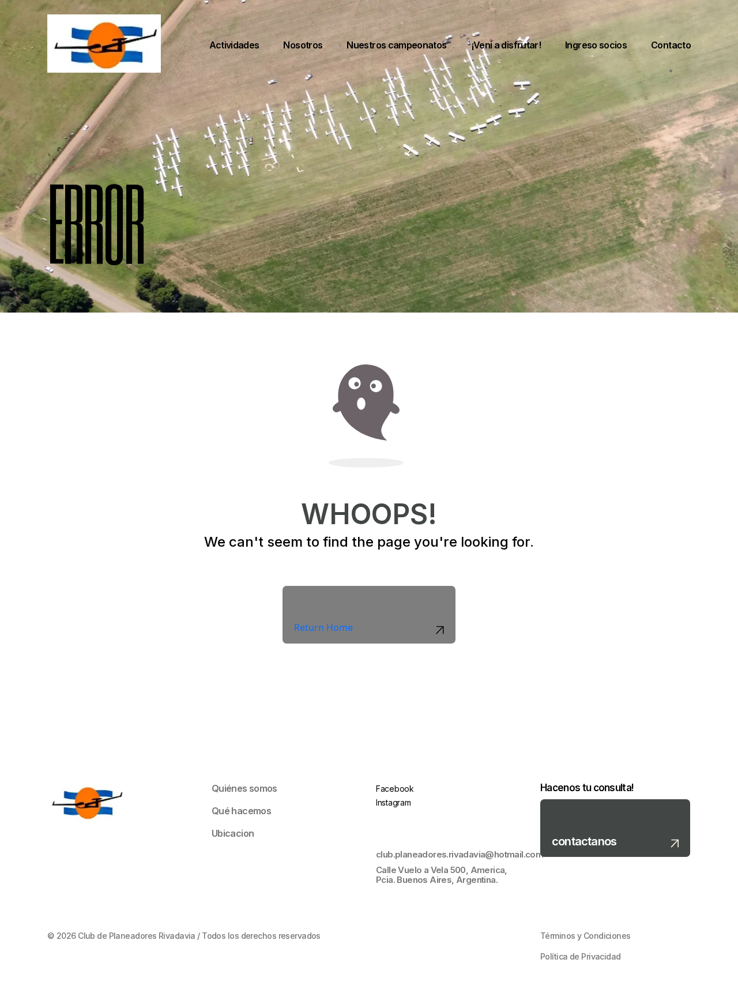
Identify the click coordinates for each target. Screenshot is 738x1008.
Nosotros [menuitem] (302, 45)
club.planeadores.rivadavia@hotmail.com (451, 855)
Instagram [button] (393, 802)
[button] (615, 828)
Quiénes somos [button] (244, 788)
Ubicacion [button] (233, 833)
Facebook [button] (395, 788)
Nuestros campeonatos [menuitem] (396, 45)
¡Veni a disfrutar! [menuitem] (506, 45)
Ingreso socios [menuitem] (596, 45)
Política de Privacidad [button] (580, 956)
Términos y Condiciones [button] (585, 936)
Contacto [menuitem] (671, 45)
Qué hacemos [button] (241, 811)
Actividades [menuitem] (234, 45)
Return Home (323, 627)
